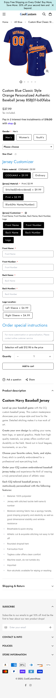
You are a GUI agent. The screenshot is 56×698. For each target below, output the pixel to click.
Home (5, 22)
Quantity (6, 356)
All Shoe (18, 22)
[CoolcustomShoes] (28, 14)
